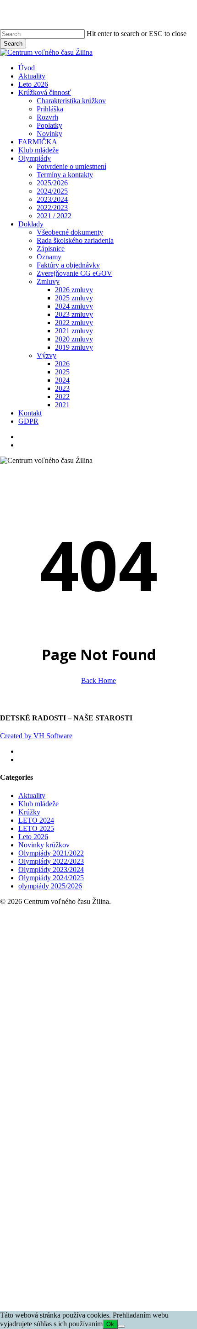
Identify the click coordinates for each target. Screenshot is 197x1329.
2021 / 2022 (104, 1065)
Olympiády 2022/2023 (51, 861)
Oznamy (99, 1106)
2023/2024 (102, 1048)
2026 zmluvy (124, 1139)
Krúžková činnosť (95, 942)
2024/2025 (102, 1040)
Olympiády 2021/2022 (51, 853)
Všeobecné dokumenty (120, 1081)
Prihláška (100, 958)
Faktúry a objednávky (118, 1114)
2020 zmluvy (124, 1188)
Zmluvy (98, 1131)
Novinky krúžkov (44, 845)
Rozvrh (98, 966)
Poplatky (100, 974)
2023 (112, 1237)
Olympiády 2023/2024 (51, 869)
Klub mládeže (38, 804)
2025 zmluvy (124, 1147)
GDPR (79, 1270)
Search (13, 43)
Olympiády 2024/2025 (51, 878)
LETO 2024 (36, 820)
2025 (112, 1221)
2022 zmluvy (124, 1172)
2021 (112, 1254)
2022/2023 (102, 1057)
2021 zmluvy (124, 1180)
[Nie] (121, 1326)
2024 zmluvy (124, 1155)
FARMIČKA (88, 991)
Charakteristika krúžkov (121, 950)
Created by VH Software (36, 736)
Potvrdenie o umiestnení (122, 1015)
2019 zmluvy (124, 1196)
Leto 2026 (33, 836)
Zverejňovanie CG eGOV (125, 1122)
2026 (112, 1213)
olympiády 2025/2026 (50, 886)
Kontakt (80, 1262)
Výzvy (97, 1204)
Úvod (77, 917)
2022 (112, 1246)
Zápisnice (101, 1098)
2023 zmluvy (124, 1163)
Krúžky (29, 812)
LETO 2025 (36, 828)
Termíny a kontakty (115, 1024)
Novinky (100, 983)
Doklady (81, 1073)
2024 (112, 1229)
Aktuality (31, 795)
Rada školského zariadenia (125, 1089)
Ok (110, 1324)
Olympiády (85, 1007)
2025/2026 (102, 1032)
